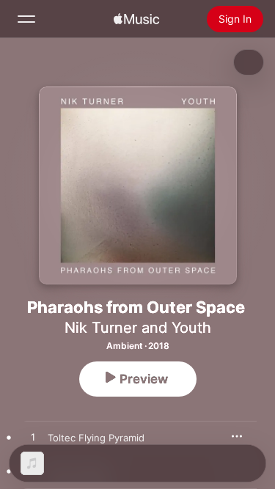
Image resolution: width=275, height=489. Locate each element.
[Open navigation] (26, 19)
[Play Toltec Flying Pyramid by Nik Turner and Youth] (33, 437)
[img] (136, 19)
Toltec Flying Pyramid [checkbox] (96, 438)
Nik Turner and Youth (138, 328)
